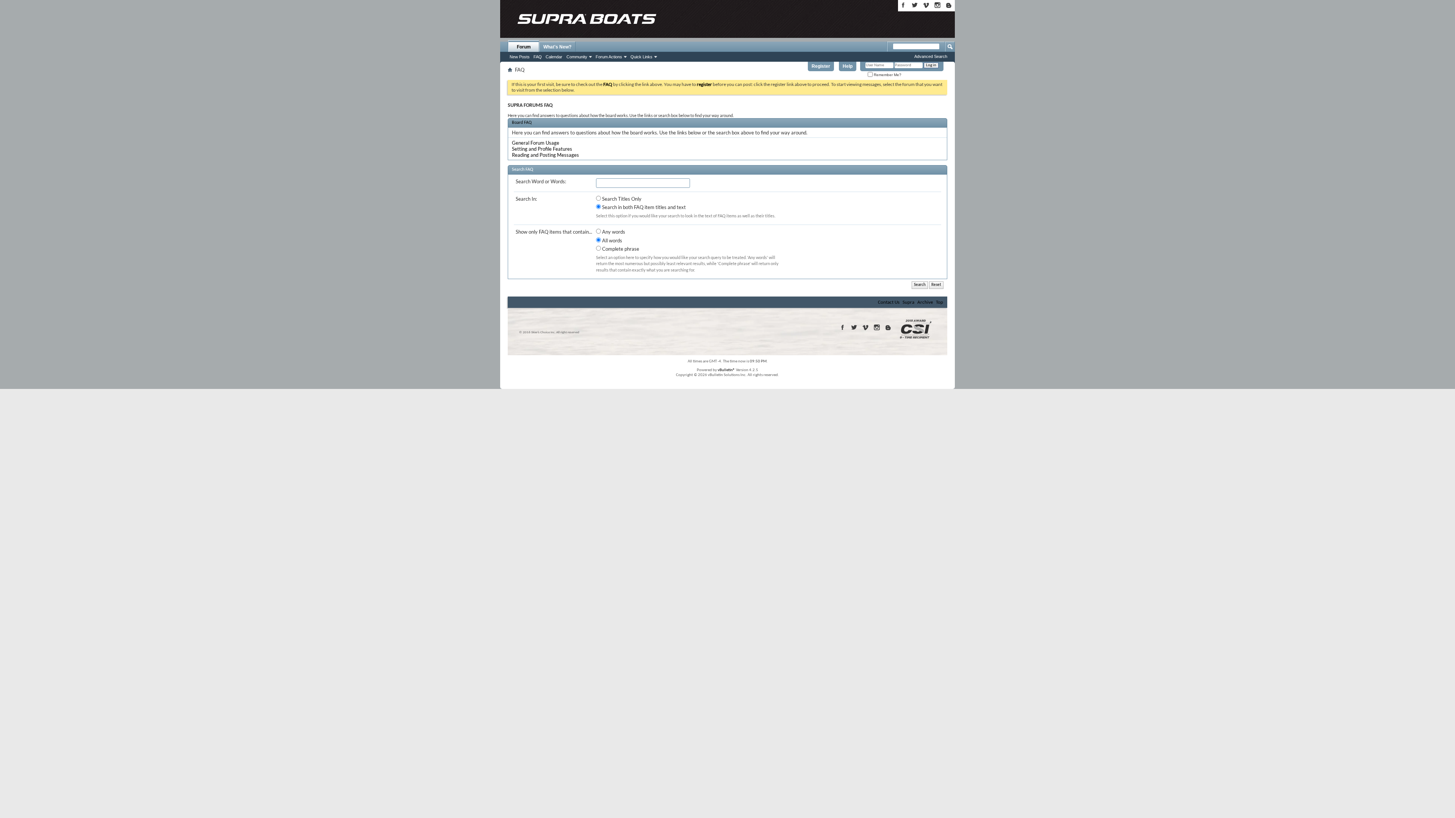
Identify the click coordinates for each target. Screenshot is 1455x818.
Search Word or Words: (541, 181)
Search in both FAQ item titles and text (643, 207)
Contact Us (889, 302)
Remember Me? (887, 75)
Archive (925, 302)
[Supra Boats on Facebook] (903, 5)
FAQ (538, 57)
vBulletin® (726, 370)
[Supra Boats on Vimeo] (926, 5)
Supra (908, 302)
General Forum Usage (535, 143)
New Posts (520, 57)
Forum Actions (609, 57)
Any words (613, 232)
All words (611, 240)
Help (848, 66)
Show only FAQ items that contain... (554, 232)
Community (576, 57)
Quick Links (641, 57)
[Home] (586, 19)
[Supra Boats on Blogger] (948, 5)
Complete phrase (620, 249)
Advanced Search (930, 56)
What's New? (557, 47)
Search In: (526, 199)
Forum (524, 47)
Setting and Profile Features (542, 149)
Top (939, 302)
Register (821, 66)
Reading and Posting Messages (545, 155)
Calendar (554, 57)
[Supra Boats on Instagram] (937, 5)
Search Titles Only (621, 199)
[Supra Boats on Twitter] (914, 5)
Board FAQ (522, 122)
